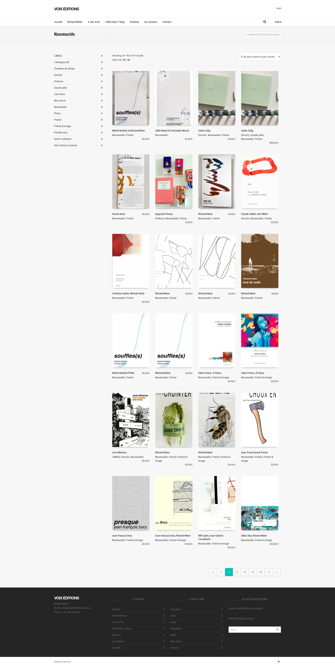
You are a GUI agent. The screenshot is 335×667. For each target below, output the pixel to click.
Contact (116, 647)
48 (124, 59)
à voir (173, 622)
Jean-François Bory (122, 535)
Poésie (130, 135)
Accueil (115, 609)
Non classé (60, 100)
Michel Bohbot (162, 373)
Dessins (202, 135)
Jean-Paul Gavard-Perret (254, 452)
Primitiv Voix (60, 132)
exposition (175, 628)
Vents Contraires (63, 138)
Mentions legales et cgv (241, 618)
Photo (57, 113)
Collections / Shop (121, 628)
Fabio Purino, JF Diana (209, 373)
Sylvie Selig (204, 130)
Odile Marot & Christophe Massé (172, 130)
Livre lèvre (59, 94)
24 (119, 59)
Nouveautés (118, 135)
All (128, 59)
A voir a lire (118, 622)
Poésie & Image (220, 377)
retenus (174, 647)
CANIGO (116, 456)
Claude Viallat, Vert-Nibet (254, 214)
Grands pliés (257, 135)
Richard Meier (205, 214)
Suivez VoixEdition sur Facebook (245, 608)
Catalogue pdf (61, 62)
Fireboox (159, 218)
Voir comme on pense (65, 145)
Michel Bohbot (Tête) (123, 373)
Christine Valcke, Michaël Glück (128, 293)
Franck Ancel (118, 214)
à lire (173, 615)
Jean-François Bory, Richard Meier (173, 535)
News (173, 634)
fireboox (116, 634)
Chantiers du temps (64, 68)
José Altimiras (119, 452)
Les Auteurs (118, 641)
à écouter (175, 609)
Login (278, 8)
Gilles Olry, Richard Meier (254, 535)
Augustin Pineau (164, 214)
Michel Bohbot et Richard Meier (128, 130)
